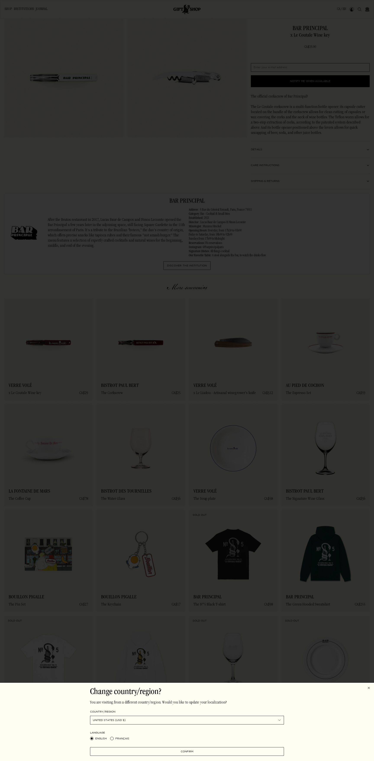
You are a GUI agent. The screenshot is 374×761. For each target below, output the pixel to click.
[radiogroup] (187, 738)
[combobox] (187, 720)
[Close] (369, 688)
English (101, 738)
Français (122, 738)
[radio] (92, 738)
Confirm (187, 751)
